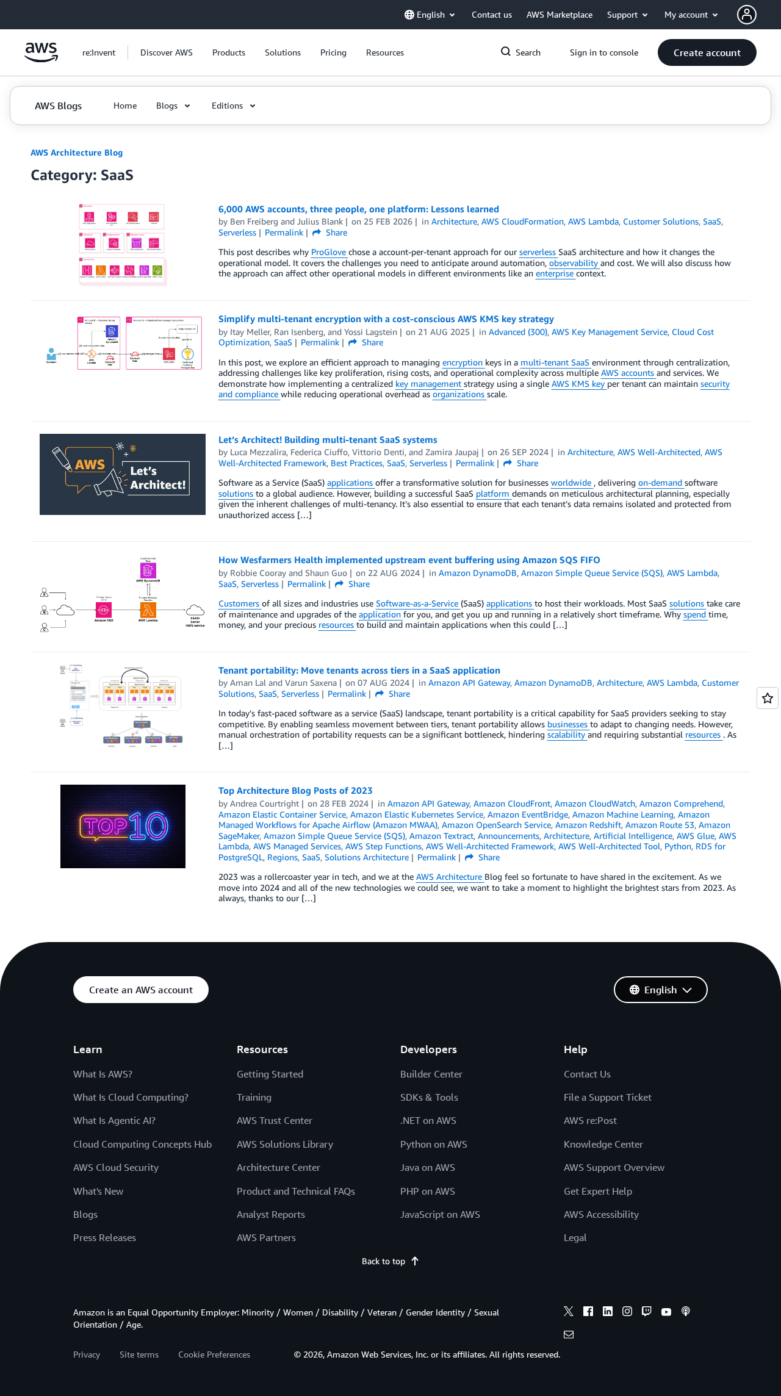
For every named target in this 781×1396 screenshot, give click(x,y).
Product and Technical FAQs (296, 1191)
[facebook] (588, 1313)
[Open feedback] (768, 698)
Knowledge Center (603, 1144)
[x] (569, 1313)
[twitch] (647, 1313)
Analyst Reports (271, 1214)
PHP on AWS (427, 1191)
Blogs (85, 1214)
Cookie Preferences (214, 1354)
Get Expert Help (598, 1191)
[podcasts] (686, 1313)
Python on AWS (433, 1144)
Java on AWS (427, 1167)
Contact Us (587, 1074)
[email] (569, 1336)
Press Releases (104, 1237)
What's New (98, 1191)
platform (494, 493)
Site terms (139, 1354)
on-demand (661, 482)
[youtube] (666, 1313)
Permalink (284, 232)
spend (695, 614)
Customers (240, 603)
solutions (237, 493)
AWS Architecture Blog (77, 152)
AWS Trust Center (274, 1120)
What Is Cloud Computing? (131, 1097)
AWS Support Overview (614, 1167)
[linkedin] (608, 1313)
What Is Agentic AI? (114, 1120)
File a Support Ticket (608, 1097)
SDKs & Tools (429, 1097)
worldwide (572, 482)
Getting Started (270, 1074)
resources (337, 624)
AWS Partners (266, 1237)
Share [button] (335, 232)
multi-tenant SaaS (556, 362)
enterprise (556, 273)
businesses (568, 724)
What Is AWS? (102, 1074)
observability (574, 262)
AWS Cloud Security (116, 1167)
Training (254, 1097)
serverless (538, 251)
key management (429, 383)
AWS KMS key (579, 383)
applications (351, 482)
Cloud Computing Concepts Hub (142, 1144)
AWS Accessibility (601, 1214)
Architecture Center (278, 1167)
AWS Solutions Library (285, 1144)
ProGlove (329, 251)
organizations (460, 394)
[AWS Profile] (747, 14)
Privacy (86, 1354)
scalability (567, 734)
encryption (463, 362)
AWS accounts (629, 372)
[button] (167, 52)
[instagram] (627, 1313)
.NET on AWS (428, 1120)
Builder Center (431, 1074)
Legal (575, 1237)
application (381, 614)
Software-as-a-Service (418, 603)
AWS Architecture (450, 876)
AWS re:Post (590, 1120)
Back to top (383, 1261)
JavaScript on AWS (440, 1214)
